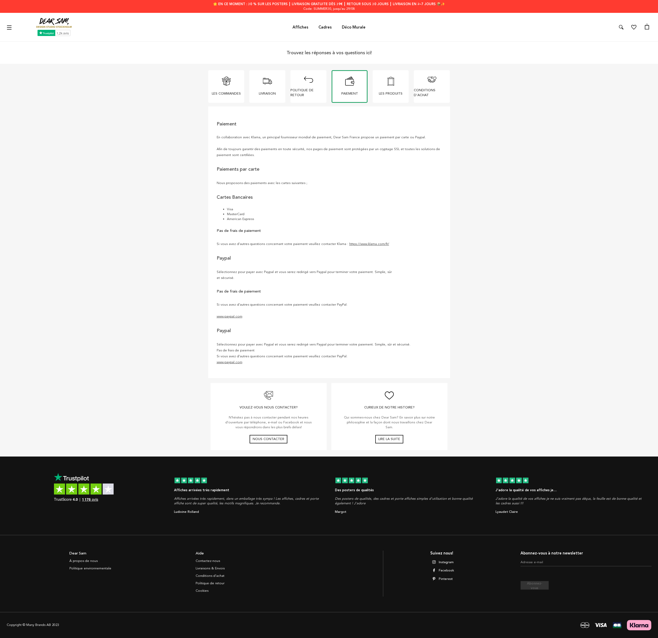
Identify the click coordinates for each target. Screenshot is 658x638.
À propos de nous (83, 561)
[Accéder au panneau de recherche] (621, 27)
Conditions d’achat (210, 576)
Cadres (325, 27)
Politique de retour (210, 583)
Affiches (300, 27)
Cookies (202, 591)
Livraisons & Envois (210, 568)
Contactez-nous (208, 561)
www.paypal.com (229, 316)
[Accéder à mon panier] (647, 27)
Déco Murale (353, 27)
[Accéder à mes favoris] (633, 27)
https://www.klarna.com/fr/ (369, 244)
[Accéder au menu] (9, 27)
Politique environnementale (90, 568)
